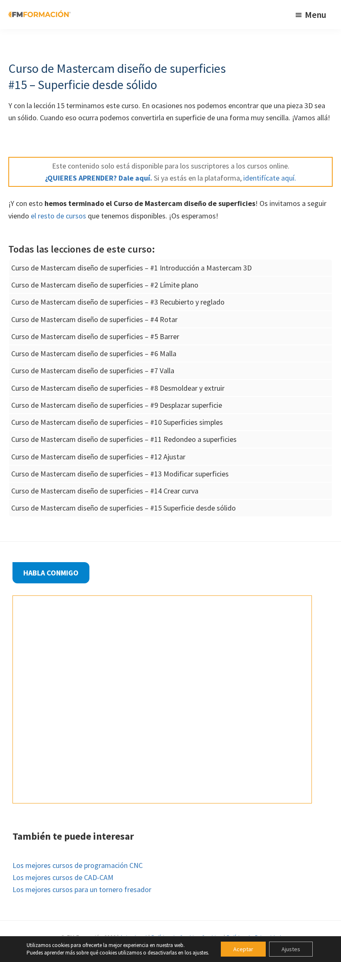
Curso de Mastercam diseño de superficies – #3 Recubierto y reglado (118, 302)
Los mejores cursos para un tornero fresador (81, 889)
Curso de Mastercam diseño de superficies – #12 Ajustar (98, 456)
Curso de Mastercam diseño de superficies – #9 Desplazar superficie (116, 405)
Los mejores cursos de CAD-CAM (63, 877)
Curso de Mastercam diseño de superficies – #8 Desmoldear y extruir (118, 388)
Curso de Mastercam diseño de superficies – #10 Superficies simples (117, 422)
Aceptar (243, 949)
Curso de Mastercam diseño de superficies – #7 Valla (92, 370)
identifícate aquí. (269, 178)
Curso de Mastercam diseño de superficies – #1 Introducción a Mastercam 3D (131, 268)
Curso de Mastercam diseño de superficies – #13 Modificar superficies (120, 474)
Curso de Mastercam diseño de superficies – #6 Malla (93, 353)
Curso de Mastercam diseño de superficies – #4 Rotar (94, 319)
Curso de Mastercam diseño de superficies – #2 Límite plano (104, 285)
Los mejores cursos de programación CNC (77, 865)
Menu (315, 14)
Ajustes (291, 949)
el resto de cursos (58, 216)
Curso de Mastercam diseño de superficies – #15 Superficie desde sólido (123, 508)
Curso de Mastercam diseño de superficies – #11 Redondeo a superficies (124, 439)
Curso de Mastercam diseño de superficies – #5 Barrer (95, 336)
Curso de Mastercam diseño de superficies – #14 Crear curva (104, 491)
